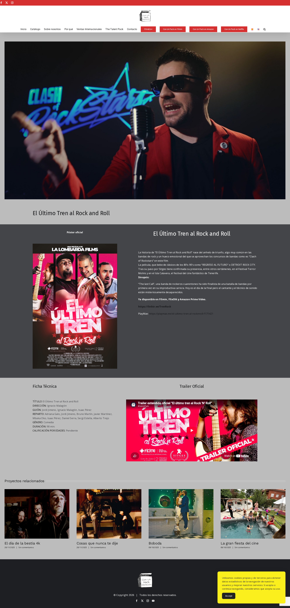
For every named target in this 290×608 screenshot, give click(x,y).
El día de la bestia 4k (22, 543)
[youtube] (153, 601)
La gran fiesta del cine (240, 543)
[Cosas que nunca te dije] (109, 490)
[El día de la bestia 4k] (37, 490)
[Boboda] (181, 490)
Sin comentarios (26, 547)
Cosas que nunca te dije (97, 543)
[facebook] (136, 601)
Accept (228, 596)
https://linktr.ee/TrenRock (154, 306)
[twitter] (142, 601)
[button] (264, 29)
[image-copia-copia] (145, 574)
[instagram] (148, 601)
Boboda (155, 543)
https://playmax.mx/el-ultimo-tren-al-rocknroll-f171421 (181, 313)
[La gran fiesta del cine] (253, 490)
